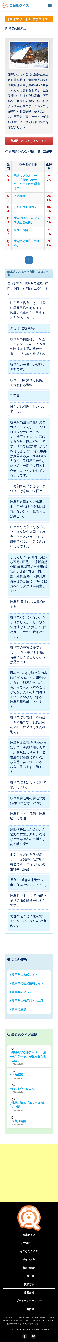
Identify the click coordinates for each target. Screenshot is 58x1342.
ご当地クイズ (29, 1243)
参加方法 (29, 1284)
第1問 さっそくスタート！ (29, 141)
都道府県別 (29, 1267)
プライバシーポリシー (29, 1300)
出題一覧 (29, 1276)
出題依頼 (29, 1309)
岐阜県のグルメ (22, 992)
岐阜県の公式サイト (25, 974)
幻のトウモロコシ (25, 207)
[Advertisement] (29, 1173)
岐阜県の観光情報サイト (28, 983)
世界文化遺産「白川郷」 (27, 243)
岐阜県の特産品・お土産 (28, 1000)
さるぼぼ (19, 195)
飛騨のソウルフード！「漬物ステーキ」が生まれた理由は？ (27, 182)
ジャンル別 (29, 1259)
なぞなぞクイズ (29, 1251)
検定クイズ (29, 1234)
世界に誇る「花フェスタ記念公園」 (27, 220)
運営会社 (29, 1292)
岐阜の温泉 (19, 1009)
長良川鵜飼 (21, 230)
